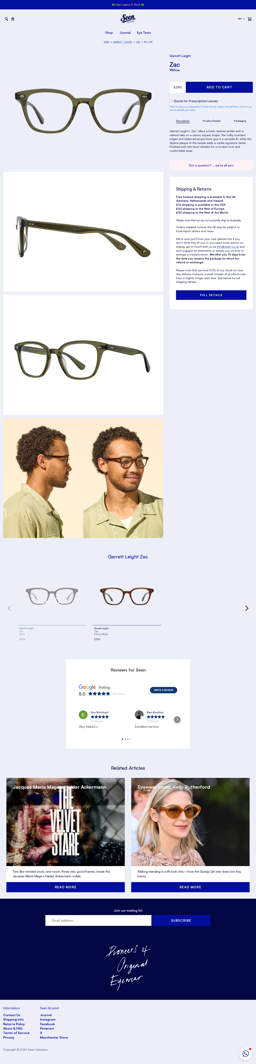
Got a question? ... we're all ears (211, 165)
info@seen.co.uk (228, 246)
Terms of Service (16, 1033)
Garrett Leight (180, 56)
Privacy (8, 1037)
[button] (245, 1053)
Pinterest (47, 1028)
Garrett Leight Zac (128, 557)
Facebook (47, 1024)
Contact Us (11, 1015)
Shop (109, 33)
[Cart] (249, 19)
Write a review (163, 690)
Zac (175, 64)
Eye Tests (144, 33)
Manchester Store (54, 1037)
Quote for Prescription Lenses (195, 101)
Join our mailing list (128, 910)
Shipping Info (13, 1019)
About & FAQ (12, 1028)
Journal (125, 33)
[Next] (246, 608)
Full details (211, 295)
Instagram (47, 1019)
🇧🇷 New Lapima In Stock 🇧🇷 (128, 4)
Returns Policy (14, 1024)
